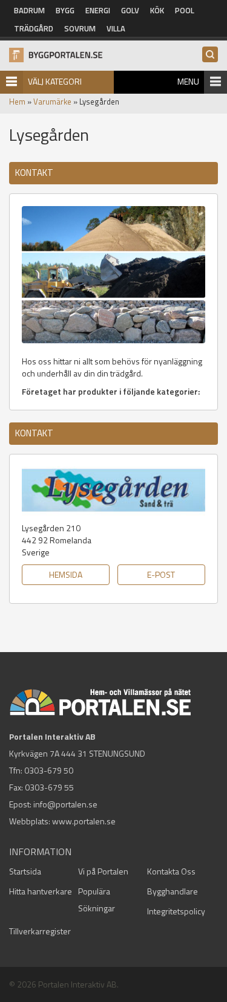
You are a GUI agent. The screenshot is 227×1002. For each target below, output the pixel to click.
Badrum (29, 10)
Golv (130, 10)
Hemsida (65, 574)
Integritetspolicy (176, 911)
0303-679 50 (48, 770)
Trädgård (33, 28)
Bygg (65, 10)
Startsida (25, 871)
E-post (161, 574)
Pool (184, 10)
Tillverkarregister (40, 931)
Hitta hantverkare (40, 891)
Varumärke (52, 101)
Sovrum (80, 28)
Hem (17, 101)
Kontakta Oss (171, 871)
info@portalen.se (65, 804)
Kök (157, 10)
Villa (116, 28)
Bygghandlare (172, 891)
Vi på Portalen (103, 871)
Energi (97, 10)
